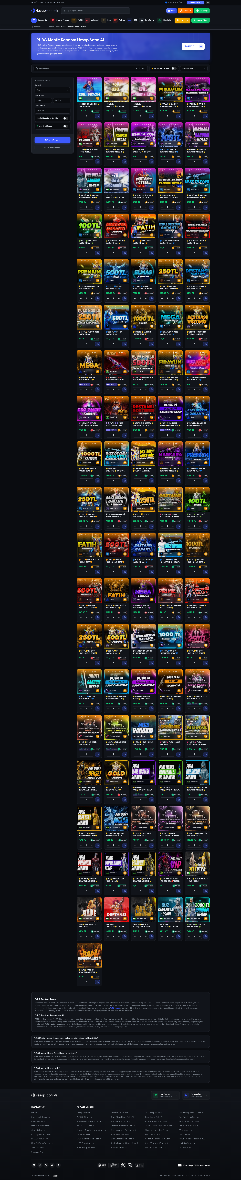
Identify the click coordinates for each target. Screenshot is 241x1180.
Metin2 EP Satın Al (152, 1135)
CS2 (135, 20)
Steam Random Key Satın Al (123, 1126)
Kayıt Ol (187, 10)
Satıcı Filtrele (40, 106)
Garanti (38, 85)
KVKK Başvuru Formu (40, 1139)
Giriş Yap (203, 10)
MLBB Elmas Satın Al (85, 1143)
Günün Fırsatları (196, 2)
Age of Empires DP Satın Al (156, 1143)
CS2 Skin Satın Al (186, 1148)
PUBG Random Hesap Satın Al (90, 1122)
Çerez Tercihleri (164, 1175)
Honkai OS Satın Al (187, 1143)
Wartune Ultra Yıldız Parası (156, 1130)
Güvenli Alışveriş (38, 1130)
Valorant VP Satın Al (85, 1126)
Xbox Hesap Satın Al (154, 1117)
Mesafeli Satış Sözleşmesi (42, 1143)
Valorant (95, 20)
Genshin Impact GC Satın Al (191, 1113)
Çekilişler (167, 20)
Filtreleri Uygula (52, 140)
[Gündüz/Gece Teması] (208, 2)
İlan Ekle (184, 20)
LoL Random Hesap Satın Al (89, 1139)
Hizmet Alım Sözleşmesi (194, 1175)
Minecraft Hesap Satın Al (156, 1122)
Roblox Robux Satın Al (120, 1113)
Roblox (122, 20)
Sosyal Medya (62, 20)
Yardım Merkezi (37, 1148)
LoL (109, 20)
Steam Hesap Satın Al (120, 1122)
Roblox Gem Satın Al (120, 1135)
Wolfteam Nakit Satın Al (155, 1148)
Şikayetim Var (37, 1152)
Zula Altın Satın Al (186, 1135)
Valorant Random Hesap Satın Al (91, 1130)
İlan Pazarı (150, 20)
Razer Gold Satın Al (119, 1148)
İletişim (34, 1113)
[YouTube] (52, 1165)
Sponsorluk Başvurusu (40, 1117)
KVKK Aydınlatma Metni (41, 1135)
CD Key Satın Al (185, 1130)
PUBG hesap (115, 1008)
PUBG (80, 20)
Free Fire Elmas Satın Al (189, 1117)
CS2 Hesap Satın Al (153, 1113)
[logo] (44, 1095)
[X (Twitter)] (46, 1165)
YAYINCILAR (60, 2)
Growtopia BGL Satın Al (189, 1126)
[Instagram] (33, 1165)
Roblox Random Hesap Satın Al (124, 1143)
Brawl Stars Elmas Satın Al (122, 1117)
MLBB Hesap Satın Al (86, 1148)
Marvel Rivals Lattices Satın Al (192, 1139)
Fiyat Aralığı (39, 95)
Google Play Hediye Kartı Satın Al (159, 1126)
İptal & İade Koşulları (40, 1126)
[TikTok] (40, 1165)
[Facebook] (58, 1165)
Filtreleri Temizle (53, 147)
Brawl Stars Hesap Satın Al (122, 1139)
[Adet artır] (92, 116)
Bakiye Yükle (201, 20)
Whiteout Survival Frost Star (157, 1139)
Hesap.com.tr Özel (175, 2)
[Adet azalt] (81, 116)
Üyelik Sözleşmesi (178, 1175)
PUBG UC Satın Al (84, 1117)
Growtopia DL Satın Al (189, 1122)
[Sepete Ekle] (97, 116)
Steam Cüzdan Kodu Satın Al (123, 1130)
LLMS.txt (207, 1175)
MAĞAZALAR (38, 2)
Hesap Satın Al (83, 1113)
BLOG (49, 2)
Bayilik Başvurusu (38, 1122)
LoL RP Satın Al (83, 1135)
